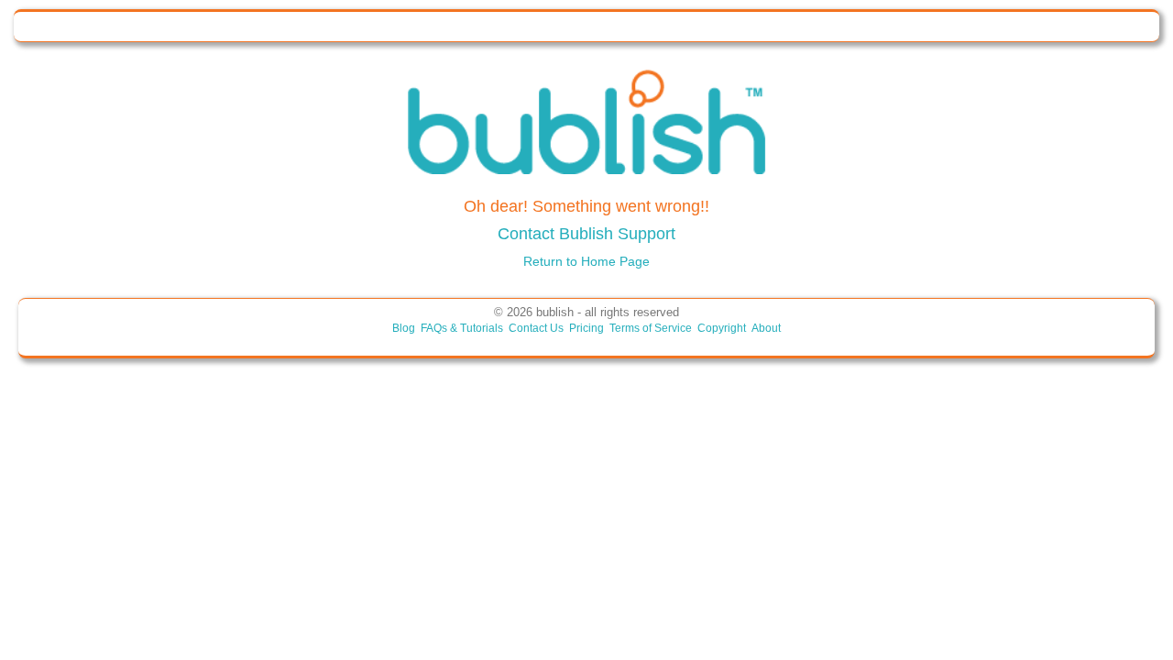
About (766, 328)
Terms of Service (650, 328)
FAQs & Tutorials (462, 328)
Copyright (721, 328)
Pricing (586, 328)
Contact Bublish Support (586, 234)
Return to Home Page (586, 261)
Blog (403, 328)
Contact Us (536, 328)
